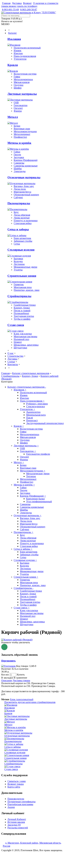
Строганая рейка (22, 223)
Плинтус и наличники (26, 220)
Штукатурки (20, 347)
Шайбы (18, 168)
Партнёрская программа (20, 804)
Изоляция (14, 39)
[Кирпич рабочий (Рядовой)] (17, 639)
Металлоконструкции (25, 131)
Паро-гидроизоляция (25, 56)
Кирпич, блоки (22, 307)
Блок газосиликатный (21, 699)
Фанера (18, 111)
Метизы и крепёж (19, 143)
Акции (11, 807)
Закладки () (14, 825)
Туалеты (18, 269)
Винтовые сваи (22, 128)
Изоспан (18, 53)
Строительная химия (21, 275)
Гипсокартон (20, 105)
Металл (12, 117)
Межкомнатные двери (25, 267)
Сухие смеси (15, 325)
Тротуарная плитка (24, 316)
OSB (16, 102)
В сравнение (20, 677)
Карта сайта (13, 786)
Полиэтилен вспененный (27, 47)
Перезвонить (8, 660)
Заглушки (19, 157)
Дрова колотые (22, 217)
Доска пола (20, 189)
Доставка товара (21, 680)
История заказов (16, 822)
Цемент (18, 342)
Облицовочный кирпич (26, 194)
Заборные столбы (23, 241)
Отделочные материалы (23, 177)
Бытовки (18, 258)
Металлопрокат (22, 134)
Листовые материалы (22, 93)
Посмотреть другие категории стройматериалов (29, 702)
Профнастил (20, 137)
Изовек (17, 50)
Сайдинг (18, 197)
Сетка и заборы (18, 229)
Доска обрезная (22, 215)
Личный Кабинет (16, 819)
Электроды (20, 171)
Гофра (17, 76)
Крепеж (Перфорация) (25, 160)
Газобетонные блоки (25, 305)
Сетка (17, 243)
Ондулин (18, 85)
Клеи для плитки (23, 333)
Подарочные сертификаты (21, 801)
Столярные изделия (20, 249)
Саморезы (19, 163)
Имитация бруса (22, 191)
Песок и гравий (22, 310)
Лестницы (19, 264)
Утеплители (20, 59)
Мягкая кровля (21, 82)
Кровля (12, 65)
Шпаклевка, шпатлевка (26, 345)
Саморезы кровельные (26, 165)
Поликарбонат (21, 313)
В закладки (7, 677)
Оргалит (18, 108)
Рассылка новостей (17, 827)
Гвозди (17, 154)
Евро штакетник (22, 238)
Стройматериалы (19, 296)
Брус (16, 212)
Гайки (17, 151)
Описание (6, 680)
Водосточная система (25, 73)
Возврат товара (15, 784)
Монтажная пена (23, 287)
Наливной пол (21, 339)
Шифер (18, 87)
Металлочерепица (23, 79)
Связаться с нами (16, 781)
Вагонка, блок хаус (24, 186)
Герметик (19, 284)
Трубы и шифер (22, 319)
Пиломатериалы (18, 203)
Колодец (18, 261)
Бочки (17, 125)
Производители (15, 798)
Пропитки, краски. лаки (26, 290)
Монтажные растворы (25, 336)
